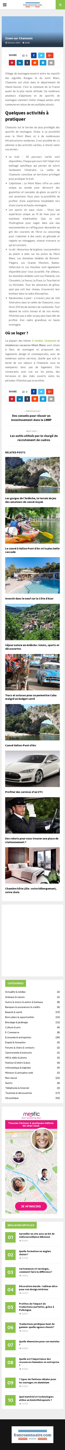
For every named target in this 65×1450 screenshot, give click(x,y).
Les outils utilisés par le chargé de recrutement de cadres (34, 438)
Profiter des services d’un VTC (24, 792)
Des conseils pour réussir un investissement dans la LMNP (31, 418)
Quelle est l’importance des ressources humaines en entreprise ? (39, 1362)
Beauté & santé (13, 1012)
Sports (8, 1082)
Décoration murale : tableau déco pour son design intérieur (38, 1288)
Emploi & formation (15, 1042)
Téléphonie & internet (17, 1087)
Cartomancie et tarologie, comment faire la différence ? (35, 1270)
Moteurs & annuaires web (19, 1072)
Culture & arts (13, 1027)
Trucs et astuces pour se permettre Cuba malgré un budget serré (31, 697)
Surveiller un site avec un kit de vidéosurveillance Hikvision (37, 1235)
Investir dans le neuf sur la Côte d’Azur (29, 598)
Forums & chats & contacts (19, 1047)
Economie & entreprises (18, 1037)
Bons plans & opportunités (19, 1017)
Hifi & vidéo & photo (16, 1057)
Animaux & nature (15, 996)
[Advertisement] (32, 940)
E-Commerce (12, 1032)
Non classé (11, 1077)
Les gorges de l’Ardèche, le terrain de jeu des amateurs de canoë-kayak (30, 500)
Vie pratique (12, 1097)
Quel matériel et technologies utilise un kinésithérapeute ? (36, 1398)
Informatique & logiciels (18, 1067)
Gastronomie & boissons (18, 1052)
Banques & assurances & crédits (22, 1007)
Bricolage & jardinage (16, 1022)
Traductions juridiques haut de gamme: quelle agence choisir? (37, 1325)
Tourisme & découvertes (18, 1092)
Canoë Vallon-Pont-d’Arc (20, 745)
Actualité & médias (15, 991)
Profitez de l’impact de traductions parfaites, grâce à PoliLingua (36, 1306)
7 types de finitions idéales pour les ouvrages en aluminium (37, 1381)
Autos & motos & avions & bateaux (24, 1001)
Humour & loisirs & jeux (17, 1062)
